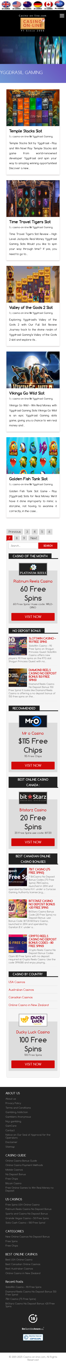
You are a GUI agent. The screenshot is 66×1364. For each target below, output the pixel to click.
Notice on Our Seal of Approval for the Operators (28, 1136)
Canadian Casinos (21, 997)
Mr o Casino (33, 733)
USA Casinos (17, 982)
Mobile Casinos (14, 1169)
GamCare (11, 1125)
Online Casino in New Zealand (29, 1005)
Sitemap (10, 1146)
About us (11, 1098)
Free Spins (12, 1241)
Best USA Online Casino (19, 1259)
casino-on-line (20, 136)
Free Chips (12, 1178)
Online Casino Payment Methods (24, 1165)
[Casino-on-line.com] (32, 31)
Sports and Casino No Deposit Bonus (27, 1213)
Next (34, 538)
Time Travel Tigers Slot (30, 222)
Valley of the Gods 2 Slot (31, 307)
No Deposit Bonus (16, 1174)
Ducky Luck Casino (33, 1032)
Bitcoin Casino (13, 1183)
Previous (15, 532)
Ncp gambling (13, 1121)
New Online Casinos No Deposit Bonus (28, 1236)
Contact (10, 1130)
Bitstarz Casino (33, 810)
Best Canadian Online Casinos (23, 1264)
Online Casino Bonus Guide (21, 1160)
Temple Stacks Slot (25, 131)
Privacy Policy (13, 1103)
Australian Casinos (21, 990)
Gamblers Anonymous (18, 1116)
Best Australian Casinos (19, 1268)
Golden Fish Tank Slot (28, 479)
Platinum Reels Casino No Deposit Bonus (29, 1209)
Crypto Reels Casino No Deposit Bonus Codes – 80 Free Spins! (43, 941)
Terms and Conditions (18, 1107)
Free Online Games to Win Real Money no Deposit (30, 1189)
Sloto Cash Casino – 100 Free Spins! (25, 1222)
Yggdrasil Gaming (42, 136)
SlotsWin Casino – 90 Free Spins (42, 640)
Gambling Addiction (17, 1112)
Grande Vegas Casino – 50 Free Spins (27, 1218)
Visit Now (33, 617)
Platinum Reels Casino (33, 581)
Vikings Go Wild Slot (27, 393)
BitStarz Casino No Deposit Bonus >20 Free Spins (42, 904)
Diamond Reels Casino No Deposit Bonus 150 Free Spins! (43, 675)
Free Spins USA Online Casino (23, 1204)
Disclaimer (11, 1142)
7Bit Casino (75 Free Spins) (39, 871)
